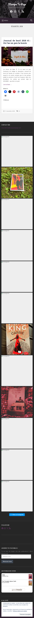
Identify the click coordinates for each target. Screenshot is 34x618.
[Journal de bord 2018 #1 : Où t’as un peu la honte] (17, 56)
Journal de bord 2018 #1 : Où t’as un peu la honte (17, 41)
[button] (17, 151)
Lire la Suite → (7, 84)
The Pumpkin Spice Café (9, 581)
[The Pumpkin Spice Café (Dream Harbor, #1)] (30, 585)
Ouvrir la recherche (31, 20)
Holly (3, 575)
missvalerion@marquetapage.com (11, 128)
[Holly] (30, 579)
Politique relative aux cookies (20, 611)
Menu (6, 20)
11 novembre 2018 (10, 111)
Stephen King (5, 576)
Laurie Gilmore (6, 582)
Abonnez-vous (7, 561)
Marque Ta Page (17, 4)
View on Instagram (17, 514)
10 (19, 111)
